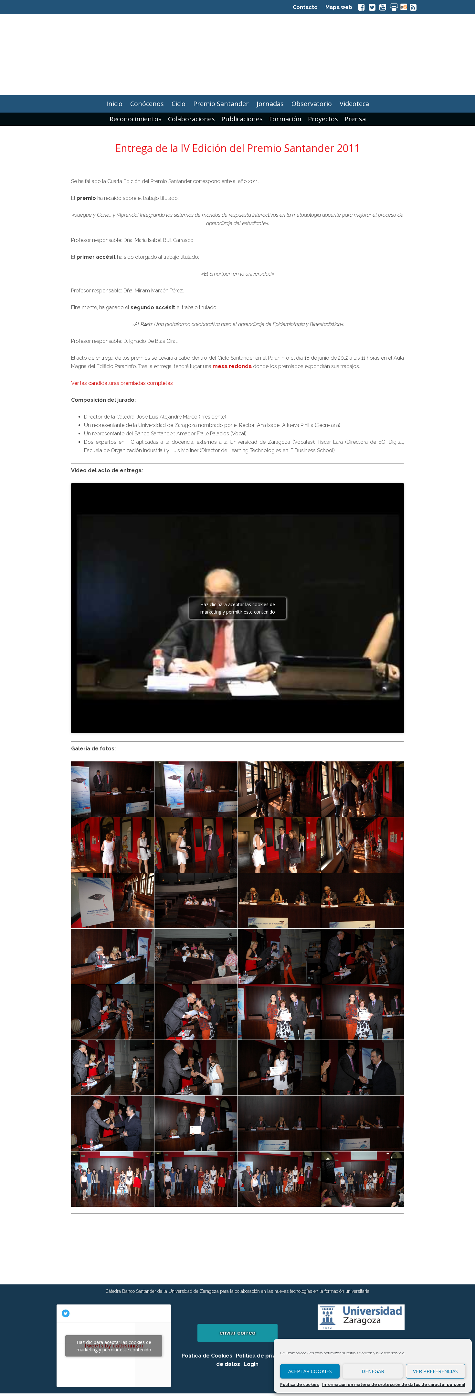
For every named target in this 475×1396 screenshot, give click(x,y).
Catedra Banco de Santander (237, 54)
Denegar (373, 1371)
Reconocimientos (136, 119)
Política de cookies (299, 1384)
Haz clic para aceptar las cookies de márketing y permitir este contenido (237, 608)
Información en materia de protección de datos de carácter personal (393, 1384)
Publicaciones (242, 119)
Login (251, 1364)
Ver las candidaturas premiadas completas (122, 383)
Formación (285, 119)
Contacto (305, 7)
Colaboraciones (191, 119)
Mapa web (338, 7)
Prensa (355, 119)
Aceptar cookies (310, 1371)
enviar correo (237, 1333)
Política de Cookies (207, 1356)
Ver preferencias (435, 1371)
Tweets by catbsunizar (114, 1346)
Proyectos (323, 119)
